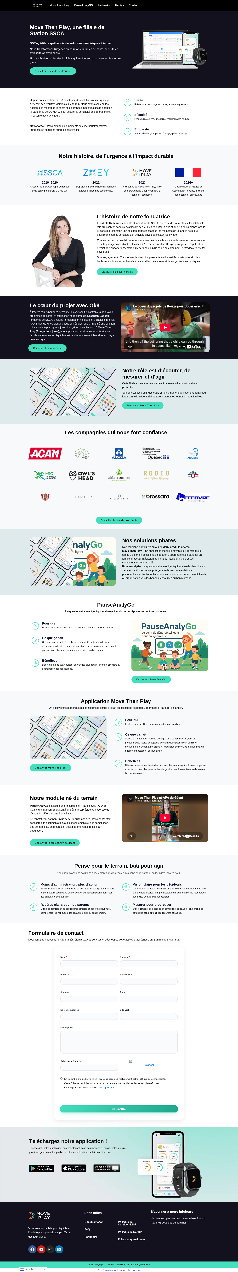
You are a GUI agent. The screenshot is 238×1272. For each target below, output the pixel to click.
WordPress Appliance (107, 1270)
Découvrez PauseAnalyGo (151, 679)
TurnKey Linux (134, 1270)
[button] (59, 5)
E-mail (64, 974)
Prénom (125, 957)
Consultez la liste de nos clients (119, 520)
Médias (119, 5)
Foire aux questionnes (132, 1239)
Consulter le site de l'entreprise (53, 71)
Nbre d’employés (69, 1010)
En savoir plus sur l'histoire (117, 271)
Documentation (94, 1222)
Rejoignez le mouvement (47, 348)
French (28, 1269)
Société (64, 992)
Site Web (125, 1010)
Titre (122, 992)
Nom (63, 957)
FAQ (87, 1229)
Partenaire (104, 5)
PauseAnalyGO (83, 5)
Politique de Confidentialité (127, 1223)
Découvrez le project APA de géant (55, 842)
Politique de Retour (130, 1232)
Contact (133, 5)
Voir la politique (106, 1087)
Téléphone (126, 974)
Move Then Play (59, 5)
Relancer (149, 1064)
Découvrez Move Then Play (143, 405)
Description (66, 1027)
